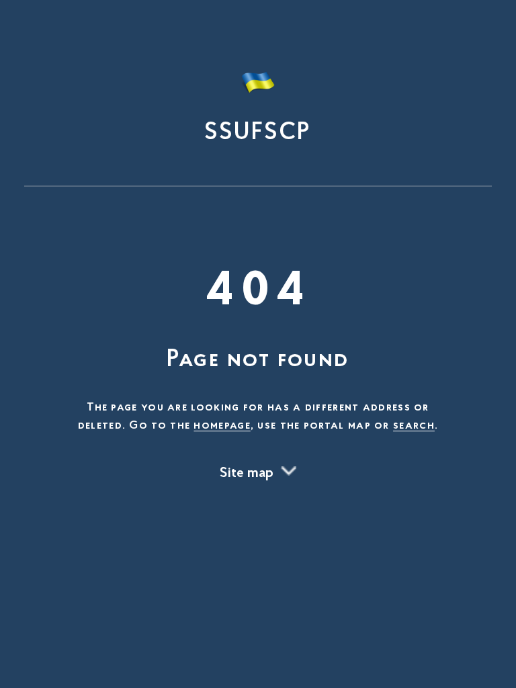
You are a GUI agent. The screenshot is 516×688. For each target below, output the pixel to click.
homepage (222, 426)
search (414, 426)
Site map (246, 473)
